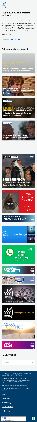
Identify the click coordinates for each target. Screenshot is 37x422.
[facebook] (12, 39)
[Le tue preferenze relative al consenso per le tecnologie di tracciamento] (33, 418)
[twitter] (15, 39)
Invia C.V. (5, 394)
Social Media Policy (8, 407)
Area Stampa (6, 398)
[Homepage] (4, 5)
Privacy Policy (6, 403)
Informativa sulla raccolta (8, 420)
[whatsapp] (19, 39)
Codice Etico (6, 411)
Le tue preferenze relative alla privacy (15, 418)
